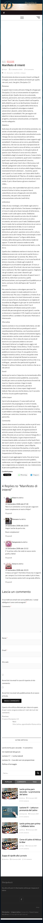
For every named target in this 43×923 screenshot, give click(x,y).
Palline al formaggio (9, 764)
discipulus (10, 73)
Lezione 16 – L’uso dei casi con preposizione (18, 760)
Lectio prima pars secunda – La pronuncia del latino (29, 792)
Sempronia (24, 814)
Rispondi (8, 513)
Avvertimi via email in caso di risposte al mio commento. (18, 681)
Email (4, 650)
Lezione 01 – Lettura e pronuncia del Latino (28, 808)
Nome (4, 638)
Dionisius (6, 859)
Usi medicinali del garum (11, 752)
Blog (4, 61)
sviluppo (23, 73)
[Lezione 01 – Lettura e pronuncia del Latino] (10, 808)
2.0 (5, 73)
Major (5, 69)
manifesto (17, 73)
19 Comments (25, 848)
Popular (8, 782)
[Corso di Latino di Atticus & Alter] (10, 840)
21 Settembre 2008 (16, 69)
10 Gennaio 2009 (32, 830)
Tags (34, 782)
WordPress (5, 914)
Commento (6, 606)
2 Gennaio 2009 (34, 814)
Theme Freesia (33, 912)
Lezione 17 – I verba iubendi (12, 756)
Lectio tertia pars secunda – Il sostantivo (17, 748)
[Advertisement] (21, 37)
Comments (21, 782)
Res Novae (10, 61)
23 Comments (25, 801)
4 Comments (30, 69)
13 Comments (28, 859)
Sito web (5, 662)
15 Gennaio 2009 (32, 798)
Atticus (23, 798)
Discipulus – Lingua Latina (11, 912)
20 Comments (25, 832)
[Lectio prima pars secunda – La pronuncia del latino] (10, 789)
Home (37, 907)
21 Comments (25, 816)
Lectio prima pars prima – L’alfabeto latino (29, 824)
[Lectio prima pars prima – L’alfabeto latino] (10, 824)
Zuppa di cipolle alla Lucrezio (14, 855)
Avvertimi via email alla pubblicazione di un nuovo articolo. (20, 694)
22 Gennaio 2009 (16, 859)
